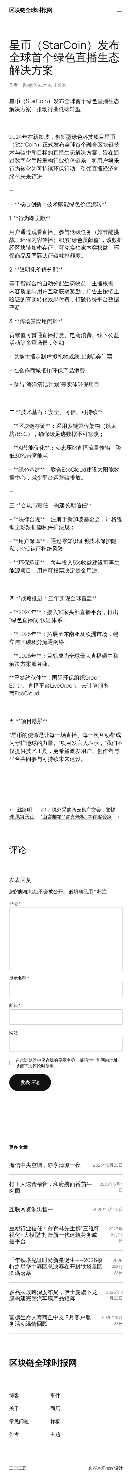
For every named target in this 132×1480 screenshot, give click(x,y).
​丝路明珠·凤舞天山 (21, 813)
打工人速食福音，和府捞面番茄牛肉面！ (50, 1187)
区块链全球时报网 (30, 10)
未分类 (59, 85)
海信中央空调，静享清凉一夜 (45, 1165)
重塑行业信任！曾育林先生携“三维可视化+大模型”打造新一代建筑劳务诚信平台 (54, 1234)
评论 (15, 904)
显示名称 (19, 978)
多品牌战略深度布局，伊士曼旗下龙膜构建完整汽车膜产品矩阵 (53, 1295)
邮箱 (15, 1005)
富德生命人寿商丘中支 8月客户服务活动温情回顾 (50, 1320)
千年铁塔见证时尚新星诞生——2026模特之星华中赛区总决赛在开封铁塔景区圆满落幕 (56, 1266)
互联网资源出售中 (31, 1209)
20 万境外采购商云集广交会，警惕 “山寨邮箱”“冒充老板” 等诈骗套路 (78, 813)
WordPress (103, 1468)
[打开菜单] (119, 10)
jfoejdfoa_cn (35, 85)
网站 (13, 1033)
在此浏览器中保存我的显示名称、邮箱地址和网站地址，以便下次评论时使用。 (68, 1063)
